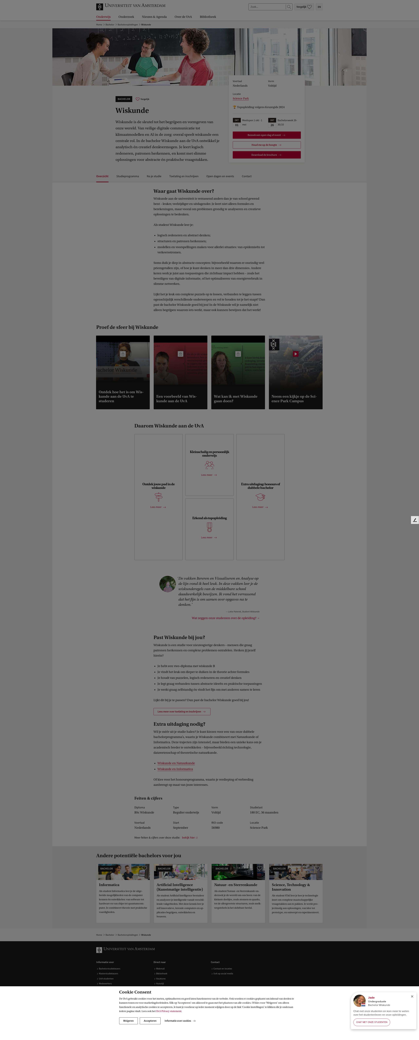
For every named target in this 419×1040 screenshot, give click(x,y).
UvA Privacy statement (168, 1011)
